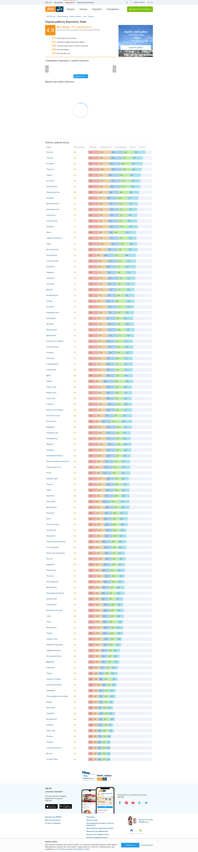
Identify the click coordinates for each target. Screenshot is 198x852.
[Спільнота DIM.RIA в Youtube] (133, 804)
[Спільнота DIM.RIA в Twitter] (139, 804)
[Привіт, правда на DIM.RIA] (99, 780)
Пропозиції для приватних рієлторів (99, 828)
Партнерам (90, 817)
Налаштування (147, 845)
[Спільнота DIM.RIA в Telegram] (145, 804)
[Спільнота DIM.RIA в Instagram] (126, 804)
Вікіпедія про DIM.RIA (53, 817)
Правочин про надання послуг (97, 834)
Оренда (83, 9)
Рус (148, 2)
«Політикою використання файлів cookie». (73, 849)
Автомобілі (58, 2)
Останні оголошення (52, 823)
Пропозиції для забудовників (97, 831)
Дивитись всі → (81, 76)
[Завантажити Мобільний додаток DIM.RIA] (51, 808)
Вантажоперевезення (85, 2)
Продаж (70, 9)
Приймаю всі (130, 845)
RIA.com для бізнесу (52, 820)
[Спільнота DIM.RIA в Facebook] (120, 804)
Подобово (97, 9)
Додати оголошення (141, 9)
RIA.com (48, 2)
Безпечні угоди (92, 820)
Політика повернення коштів (97, 837)
